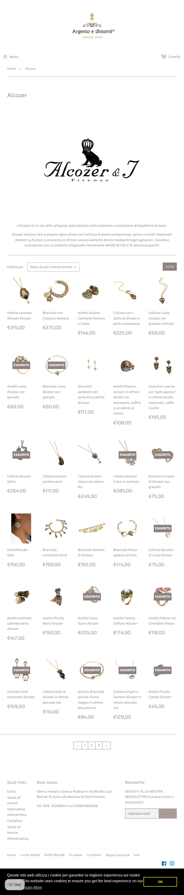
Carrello (174, 56)
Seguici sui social (117, 854)
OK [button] (160, 882)
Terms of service (13, 800)
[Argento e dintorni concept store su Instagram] (172, 864)
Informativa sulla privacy (16, 812)
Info (137, 854)
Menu (14, 56)
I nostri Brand (30, 854)
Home (11, 68)
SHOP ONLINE (54, 854)
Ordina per (15, 266)
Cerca (11, 791)
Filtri (170, 266)
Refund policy (17, 838)
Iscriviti (168, 813)
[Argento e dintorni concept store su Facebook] (164, 864)
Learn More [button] (32, 887)
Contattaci (15, 820)
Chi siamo (75, 854)
